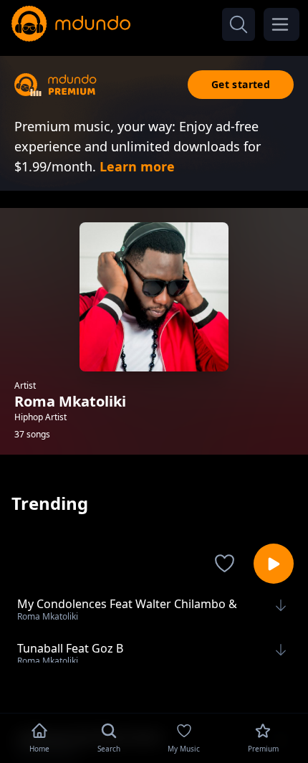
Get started (240, 84)
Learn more (137, 166)
